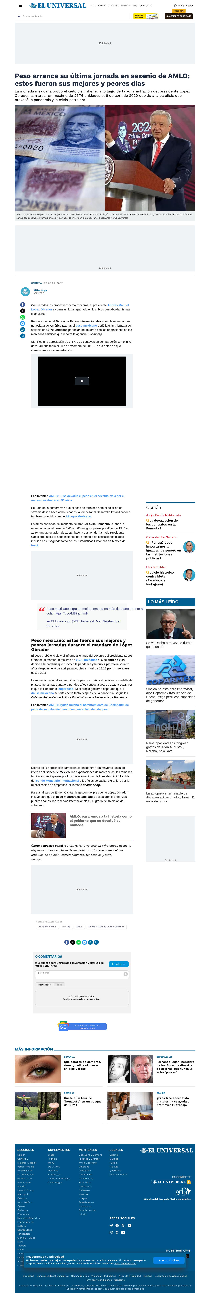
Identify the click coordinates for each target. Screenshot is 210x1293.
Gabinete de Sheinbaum (24, 1180)
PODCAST (114, 5)
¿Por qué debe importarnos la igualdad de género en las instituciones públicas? (163, 550)
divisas (66, 926)
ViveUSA (84, 1194)
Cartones (22, 1210)
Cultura (21, 1226)
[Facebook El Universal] (117, 1226)
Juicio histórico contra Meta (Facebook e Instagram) (160, 578)
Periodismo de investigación (25, 1168)
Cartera (36, 283)
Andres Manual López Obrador (106, 926)
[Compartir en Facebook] (22, 304)
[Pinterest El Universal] (117, 1232)
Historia (147, 1276)
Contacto (119, 1280)
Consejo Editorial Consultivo (53, 1276)
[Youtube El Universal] (129, 1226)
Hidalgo (114, 1166)
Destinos (53, 1170)
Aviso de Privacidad (130, 1276)
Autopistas (54, 1174)
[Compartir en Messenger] (22, 323)
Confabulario (24, 1230)
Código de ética (80, 1276)
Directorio (28, 1276)
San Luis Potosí (118, 1174)
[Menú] (20, 5)
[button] (179, 16)
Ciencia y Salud (26, 1237)
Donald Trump (25, 1190)
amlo (79, 926)
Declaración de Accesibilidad (171, 1276)
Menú (20, 1249)
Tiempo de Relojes (59, 1178)
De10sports (85, 1186)
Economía (23, 1214)
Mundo (21, 1186)
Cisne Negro (55, 1182)
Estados (22, 1198)
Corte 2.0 (22, 1158)
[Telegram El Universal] (111, 1226)
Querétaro (115, 1170)
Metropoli (23, 1194)
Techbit (21, 1245)
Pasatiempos (86, 1202)
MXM (92, 5)
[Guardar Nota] (22, 335)
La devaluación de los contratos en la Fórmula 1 (162, 524)
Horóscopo (85, 1206)
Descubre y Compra (90, 1154)
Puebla (114, 1162)
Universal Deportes (28, 1218)
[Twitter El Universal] (123, 1226)
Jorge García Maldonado (163, 515)
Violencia (96, 1276)
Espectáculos (25, 1222)
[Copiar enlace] (22, 329)
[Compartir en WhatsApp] (22, 317)
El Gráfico (85, 1182)
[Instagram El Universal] (111, 1232)
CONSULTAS (146, 5)
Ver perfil (40, 293)
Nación (21, 1154)
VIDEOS (102, 5)
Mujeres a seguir (26, 1162)
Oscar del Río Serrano (161, 537)
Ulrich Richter (156, 567)
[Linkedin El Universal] (123, 1232)
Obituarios (85, 1170)
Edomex (114, 1154)
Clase (51, 1154)
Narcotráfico (24, 1202)
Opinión (153, 507)
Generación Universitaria (86, 1176)
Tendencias (24, 1233)
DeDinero (84, 1190)
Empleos (84, 1166)
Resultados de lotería (87, 1212)
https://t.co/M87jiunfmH (71, 613)
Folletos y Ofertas (89, 1158)
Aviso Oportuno (88, 1162)
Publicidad (110, 1276)
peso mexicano (47, 926)
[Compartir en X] (22, 310)
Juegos (83, 1198)
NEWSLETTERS (129, 5)
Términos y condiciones (98, 1280)
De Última (54, 1166)
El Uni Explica (25, 1174)
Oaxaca (114, 1158)
